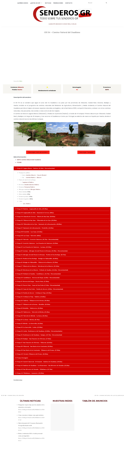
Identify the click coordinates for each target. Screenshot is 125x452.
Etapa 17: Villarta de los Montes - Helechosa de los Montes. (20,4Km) (38, 266)
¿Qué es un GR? (35, 3)
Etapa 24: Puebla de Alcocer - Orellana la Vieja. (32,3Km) (34, 293)
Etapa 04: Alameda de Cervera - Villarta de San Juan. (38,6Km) (36, 216)
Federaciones (58, 3)
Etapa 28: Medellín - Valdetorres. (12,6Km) (30, 308)
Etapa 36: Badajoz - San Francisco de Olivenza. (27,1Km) (34, 339)
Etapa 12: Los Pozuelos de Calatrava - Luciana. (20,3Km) (34, 247)
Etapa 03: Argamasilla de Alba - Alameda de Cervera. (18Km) (35, 212)
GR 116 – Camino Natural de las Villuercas (109, 395)
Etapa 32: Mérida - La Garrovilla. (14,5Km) (30, 323)
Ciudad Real (66, 24)
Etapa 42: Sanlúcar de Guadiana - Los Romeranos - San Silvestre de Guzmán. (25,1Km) (43, 365)
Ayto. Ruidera (26, 203)
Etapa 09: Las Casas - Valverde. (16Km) (29, 235)
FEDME (19, 162)
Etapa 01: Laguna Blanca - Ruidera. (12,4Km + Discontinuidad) (36, 168)
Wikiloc (20, 81)
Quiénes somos (22, 3)
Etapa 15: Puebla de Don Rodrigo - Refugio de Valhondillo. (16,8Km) (37, 258)
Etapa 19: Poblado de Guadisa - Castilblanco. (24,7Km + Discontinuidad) (39, 274)
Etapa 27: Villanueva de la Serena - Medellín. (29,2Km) (33, 304)
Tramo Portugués (22, 358)
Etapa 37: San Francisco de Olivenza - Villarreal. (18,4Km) (34, 342)
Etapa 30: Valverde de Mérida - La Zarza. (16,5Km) (32, 316)
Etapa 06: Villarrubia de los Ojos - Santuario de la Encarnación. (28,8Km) (39, 224)
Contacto (68, 3)
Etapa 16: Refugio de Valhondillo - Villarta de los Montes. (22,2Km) (37, 262)
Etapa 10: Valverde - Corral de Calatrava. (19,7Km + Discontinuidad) (37, 239)
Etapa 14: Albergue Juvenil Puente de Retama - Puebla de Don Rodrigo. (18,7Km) (41, 254)
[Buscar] (106, 3)
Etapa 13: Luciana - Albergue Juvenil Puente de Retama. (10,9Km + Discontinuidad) (42, 251)
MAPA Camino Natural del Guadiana (29, 160)
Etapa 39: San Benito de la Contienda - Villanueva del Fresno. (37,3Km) (38, 350)
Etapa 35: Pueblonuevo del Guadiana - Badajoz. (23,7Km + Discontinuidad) (39, 335)
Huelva (73, 24)
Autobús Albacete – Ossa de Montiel (36, 175)
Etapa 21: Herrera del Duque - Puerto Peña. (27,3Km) (33, 281)
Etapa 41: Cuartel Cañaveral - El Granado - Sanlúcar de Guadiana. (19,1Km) (39, 361)
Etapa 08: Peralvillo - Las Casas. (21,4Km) (29, 232)
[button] (58, 147)
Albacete (52, 24)
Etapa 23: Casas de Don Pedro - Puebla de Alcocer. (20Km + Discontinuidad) (40, 289)
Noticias (48, 3)
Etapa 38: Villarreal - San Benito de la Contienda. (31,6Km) (35, 346)
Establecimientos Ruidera (32, 184)
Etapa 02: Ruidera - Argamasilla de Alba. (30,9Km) (32, 209)
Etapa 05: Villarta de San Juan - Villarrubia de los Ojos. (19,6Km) (37, 220)
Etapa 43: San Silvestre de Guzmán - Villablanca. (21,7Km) (34, 369)
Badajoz (59, 24)
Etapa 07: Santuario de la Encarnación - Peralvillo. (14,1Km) (35, 228)
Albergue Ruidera (35, 189)
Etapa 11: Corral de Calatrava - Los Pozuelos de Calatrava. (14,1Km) (37, 243)
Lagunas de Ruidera (28, 182)
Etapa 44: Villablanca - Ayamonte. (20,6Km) (30, 373)
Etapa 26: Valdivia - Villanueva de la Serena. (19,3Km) (33, 300)
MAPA (107, 89)
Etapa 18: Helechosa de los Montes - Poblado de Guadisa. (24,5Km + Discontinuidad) (42, 270)
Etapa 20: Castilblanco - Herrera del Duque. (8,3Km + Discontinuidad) (38, 277)
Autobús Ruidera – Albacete (33, 177)
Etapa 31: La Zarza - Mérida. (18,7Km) (28, 319)
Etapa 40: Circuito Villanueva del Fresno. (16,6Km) (32, 354)
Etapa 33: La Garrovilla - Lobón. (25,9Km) (30, 327)
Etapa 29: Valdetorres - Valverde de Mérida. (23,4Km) (33, 312)
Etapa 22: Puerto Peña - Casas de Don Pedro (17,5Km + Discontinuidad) (38, 285)
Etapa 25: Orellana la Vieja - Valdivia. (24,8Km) (31, 297)
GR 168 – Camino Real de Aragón (13, 395)
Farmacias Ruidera (29, 187)
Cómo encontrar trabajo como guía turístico (31, 415)
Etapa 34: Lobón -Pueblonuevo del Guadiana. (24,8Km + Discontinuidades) (39, 331)
